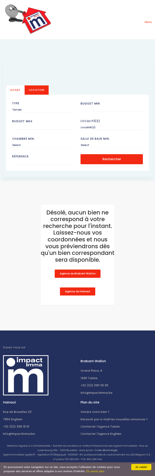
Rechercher (112, 159)
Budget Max (22, 121)
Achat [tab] (15, 90)
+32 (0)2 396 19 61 (16, 427)
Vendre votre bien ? (95, 412)
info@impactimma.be (96, 393)
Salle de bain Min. (95, 139)
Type (15, 103)
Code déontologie (106, 450)
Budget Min (90, 104)
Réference (20, 156)
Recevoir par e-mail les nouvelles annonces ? (114, 419)
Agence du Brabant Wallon (77, 273)
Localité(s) (90, 121)
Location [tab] (36, 90)
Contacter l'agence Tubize (100, 427)
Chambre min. (23, 139)
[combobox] (43, 109)
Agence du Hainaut (77, 291)
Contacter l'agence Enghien (101, 434)
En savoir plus (95, 471)
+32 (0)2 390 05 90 (94, 385)
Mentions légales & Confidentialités (28, 445)
